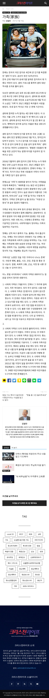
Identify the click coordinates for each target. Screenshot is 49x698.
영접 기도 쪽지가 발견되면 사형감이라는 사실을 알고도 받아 (12, 397)
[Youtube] (37, 684)
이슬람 (11, 569)
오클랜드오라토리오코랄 (31, 563)
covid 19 (10, 534)
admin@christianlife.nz (26, 668)
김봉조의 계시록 (7, 482)
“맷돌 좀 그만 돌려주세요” (36, 395)
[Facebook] (11, 684)
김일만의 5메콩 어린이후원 (18, 12)
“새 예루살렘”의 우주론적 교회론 (30, 476)
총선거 (39, 580)
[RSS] (24, 684)
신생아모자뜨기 (35, 557)
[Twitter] (31, 684)
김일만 (8, 21)
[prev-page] (3, 487)
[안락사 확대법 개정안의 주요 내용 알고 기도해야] (8, 456)
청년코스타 (25, 574)
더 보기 (14, 448)
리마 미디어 (38, 540)
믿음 (38, 546)
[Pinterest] (18, 684)
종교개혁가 (35, 569)
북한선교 (22, 551)
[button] (4, 3)
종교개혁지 (12, 574)
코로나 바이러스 (28, 586)
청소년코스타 (27, 580)
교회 (39, 534)
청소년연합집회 (11, 580)
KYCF (21, 534)
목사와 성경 (27, 546)
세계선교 (22, 557)
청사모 (37, 574)
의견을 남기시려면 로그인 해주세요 (24, 503)
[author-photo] (24, 420)
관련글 (6, 448)
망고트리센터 (12, 546)
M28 (30, 534)
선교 (32, 551)
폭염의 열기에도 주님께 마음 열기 (30, 465)
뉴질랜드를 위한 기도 (7, 458)
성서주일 (10, 557)
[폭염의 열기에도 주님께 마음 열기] (8, 468)
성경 (41, 551)
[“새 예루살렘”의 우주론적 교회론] (8, 479)
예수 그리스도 (12, 563)
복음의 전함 (9, 551)
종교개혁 (22, 569)
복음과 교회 (10, 9)
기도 (6, 540)
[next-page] (7, 487)
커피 (15, 586)
